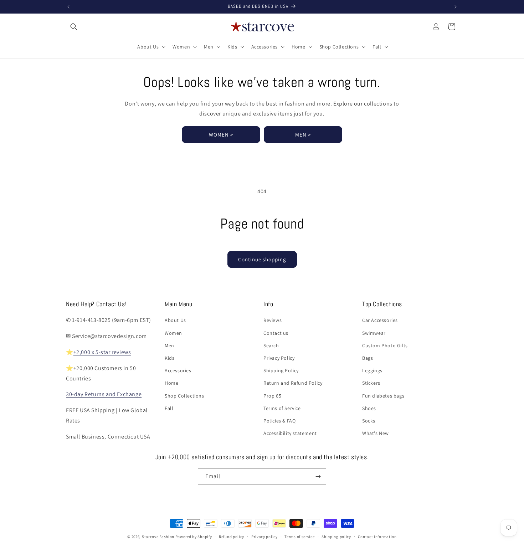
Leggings (372, 370)
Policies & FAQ (279, 421)
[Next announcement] (455, 7)
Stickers (371, 383)
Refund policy (231, 536)
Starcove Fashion (158, 536)
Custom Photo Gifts (385, 345)
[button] (74, 27)
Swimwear (374, 333)
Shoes (369, 408)
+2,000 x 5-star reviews (102, 352)
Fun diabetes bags (383, 396)
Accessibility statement (290, 433)
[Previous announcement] (68, 7)
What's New (375, 433)
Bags (367, 358)
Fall (169, 408)
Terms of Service (282, 408)
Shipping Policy (281, 370)
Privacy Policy (278, 358)
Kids (169, 358)
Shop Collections (184, 396)
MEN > (303, 134)
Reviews (272, 320)
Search (271, 345)
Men (169, 345)
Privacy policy (264, 536)
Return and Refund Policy (292, 383)
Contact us (275, 333)
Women (173, 333)
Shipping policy (336, 536)
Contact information (377, 536)
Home (171, 383)
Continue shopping (262, 259)
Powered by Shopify (193, 536)
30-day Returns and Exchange (104, 394)
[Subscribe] (318, 476)
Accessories (178, 370)
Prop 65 (272, 396)
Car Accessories (380, 320)
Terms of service (299, 536)
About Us (175, 320)
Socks (368, 421)
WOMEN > (221, 134)
